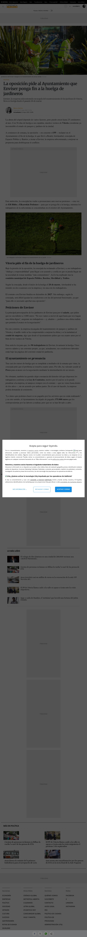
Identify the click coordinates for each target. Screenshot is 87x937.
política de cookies (58, 459)
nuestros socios (33, 450)
